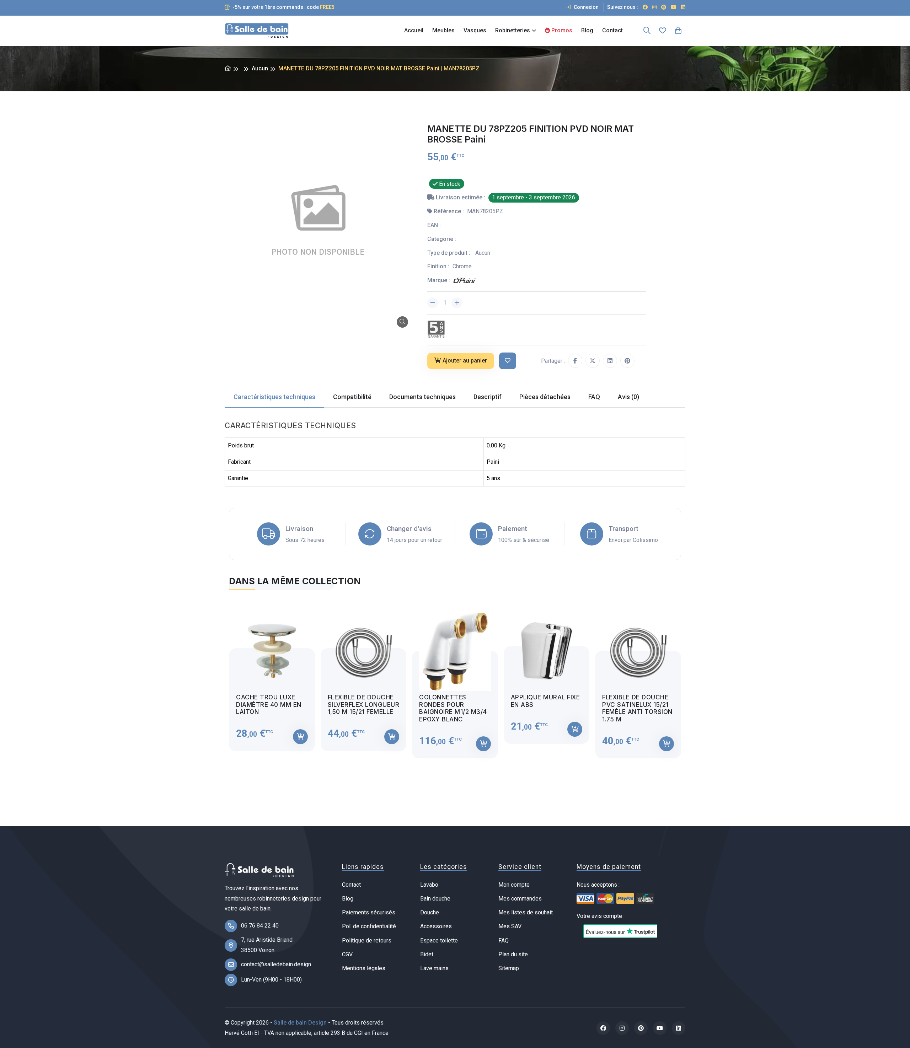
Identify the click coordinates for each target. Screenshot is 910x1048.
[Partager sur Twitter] (592, 361)
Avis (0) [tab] (628, 397)
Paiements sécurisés (368, 912)
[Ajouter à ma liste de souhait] (507, 361)
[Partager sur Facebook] (575, 361)
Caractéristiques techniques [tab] (274, 397)
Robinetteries (512, 30)
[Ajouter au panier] (300, 736)
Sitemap (508, 968)
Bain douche (435, 898)
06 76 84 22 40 (260, 925)
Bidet (426, 954)
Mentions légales (363, 968)
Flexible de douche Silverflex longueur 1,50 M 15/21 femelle (364, 704)
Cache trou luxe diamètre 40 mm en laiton (268, 704)
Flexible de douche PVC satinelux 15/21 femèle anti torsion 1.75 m (637, 708)
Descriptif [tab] (487, 397)
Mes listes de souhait (525, 912)
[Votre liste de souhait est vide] (662, 30)
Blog (587, 30)
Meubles (443, 30)
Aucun (260, 68)
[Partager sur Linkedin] (610, 361)
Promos (561, 30)
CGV (347, 954)
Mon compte (514, 884)
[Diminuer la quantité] (432, 302)
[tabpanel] (455, 678)
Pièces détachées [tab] (545, 397)
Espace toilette (439, 940)
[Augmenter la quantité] (456, 302)
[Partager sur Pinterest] (627, 361)
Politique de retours (366, 940)
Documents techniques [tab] (422, 397)
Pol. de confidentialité (369, 926)
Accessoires (436, 926)
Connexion (586, 7)
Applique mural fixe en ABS (545, 701)
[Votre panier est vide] (678, 30)
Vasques (475, 30)
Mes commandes (520, 898)
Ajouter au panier (465, 360)
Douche (429, 912)
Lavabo (429, 884)
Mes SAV (509, 926)
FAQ (503, 940)
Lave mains (434, 968)
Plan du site (513, 954)
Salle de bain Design (300, 1022)
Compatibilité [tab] (352, 397)
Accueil (413, 30)
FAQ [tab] (594, 397)
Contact (612, 30)
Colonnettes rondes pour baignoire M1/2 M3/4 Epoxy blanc (453, 708)
